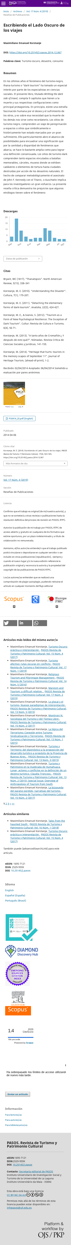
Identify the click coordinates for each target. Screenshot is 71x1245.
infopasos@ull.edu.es (19, 1207)
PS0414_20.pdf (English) (20, 418)
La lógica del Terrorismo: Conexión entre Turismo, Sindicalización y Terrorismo (36, 733)
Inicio (6, 11)
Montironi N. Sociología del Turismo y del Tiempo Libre (36, 717)
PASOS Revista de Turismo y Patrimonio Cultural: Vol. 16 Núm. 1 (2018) (36, 826)
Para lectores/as (13, 1114)
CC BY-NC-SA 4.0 (16, 1195)
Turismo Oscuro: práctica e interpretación (39, 648)
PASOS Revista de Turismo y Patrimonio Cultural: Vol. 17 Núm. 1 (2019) (38, 667)
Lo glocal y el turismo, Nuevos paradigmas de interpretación (37, 703)
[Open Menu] (3, 3)
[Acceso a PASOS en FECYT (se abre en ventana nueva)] (21, 940)
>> (13, 803)
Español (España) (15, 895)
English (9, 890)
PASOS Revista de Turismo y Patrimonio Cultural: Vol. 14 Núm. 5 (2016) (38, 681)
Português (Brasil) (15, 900)
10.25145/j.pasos (21, 870)
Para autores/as (13, 1119)
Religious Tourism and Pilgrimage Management (34, 676)
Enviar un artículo (18, 1094)
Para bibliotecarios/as (16, 1125)
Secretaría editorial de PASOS (36, 1171)
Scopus (29, 1043)
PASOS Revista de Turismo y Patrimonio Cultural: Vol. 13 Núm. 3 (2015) (35, 758)
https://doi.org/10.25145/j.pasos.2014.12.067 (35, 52)
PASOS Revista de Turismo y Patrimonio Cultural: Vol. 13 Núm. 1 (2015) (37, 739)
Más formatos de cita (16, 463)
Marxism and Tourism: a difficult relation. (37, 689)
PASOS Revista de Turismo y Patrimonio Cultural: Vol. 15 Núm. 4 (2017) (36, 653)
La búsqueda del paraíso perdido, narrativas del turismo (36, 789)
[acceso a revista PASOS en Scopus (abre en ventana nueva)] (18, 1014)
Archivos (17, 11)
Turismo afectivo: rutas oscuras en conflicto (34, 662)
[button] (10, 623)
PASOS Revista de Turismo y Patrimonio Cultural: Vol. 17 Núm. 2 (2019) (37, 695)
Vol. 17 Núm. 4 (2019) (37, 11)
